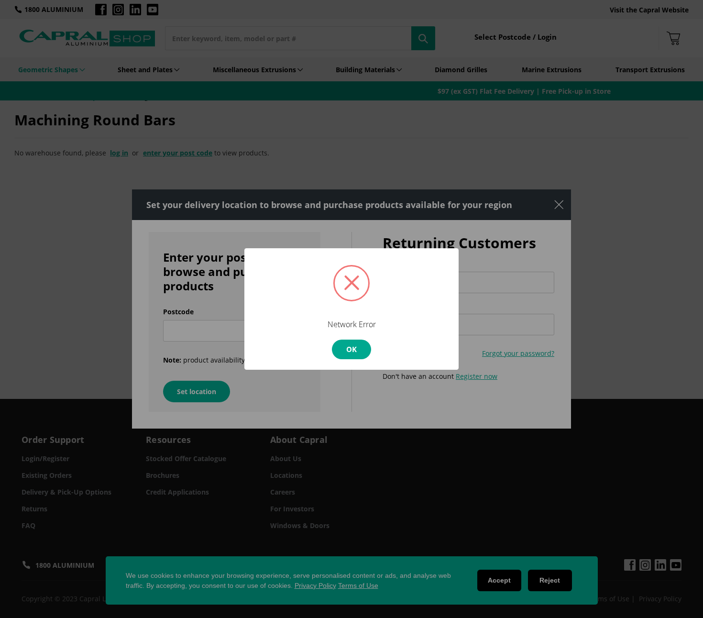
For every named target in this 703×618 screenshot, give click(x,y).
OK (351, 349)
